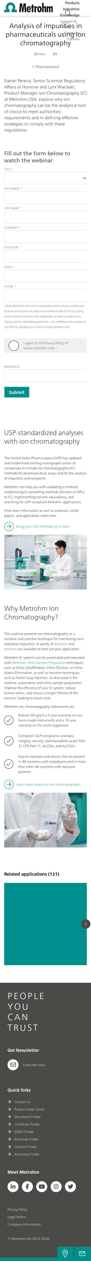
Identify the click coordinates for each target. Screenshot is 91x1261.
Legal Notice (17, 1217)
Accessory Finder (26, 1154)
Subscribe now (34, 1065)
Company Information (24, 1224)
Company (72, 33)
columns (10, 649)
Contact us (22, 1101)
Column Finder (25, 1146)
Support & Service (68, 24)
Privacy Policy (17, 1209)
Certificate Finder (27, 1124)
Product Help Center (29, 1109)
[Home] (28, 11)
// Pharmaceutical (24, 947)
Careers (73, 39)
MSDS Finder (24, 1131)
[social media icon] (13, 1186)
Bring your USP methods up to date (42, 526)
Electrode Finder (26, 1139)
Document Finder (27, 1116)
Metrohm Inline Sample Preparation (39, 662)
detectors (61, 644)
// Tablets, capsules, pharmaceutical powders (42, 942)
